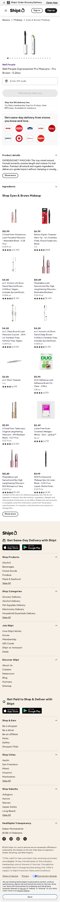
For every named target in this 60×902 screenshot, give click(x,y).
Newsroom (8, 673)
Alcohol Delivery (11, 601)
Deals (5, 652)
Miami (5, 768)
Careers (6, 669)
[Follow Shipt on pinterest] (18, 839)
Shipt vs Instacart (12, 647)
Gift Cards (8, 643)
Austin (5, 760)
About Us (7, 665)
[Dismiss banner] (4, 2)
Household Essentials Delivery (18, 613)
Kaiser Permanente (12, 829)
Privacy (25, 876)
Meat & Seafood (11, 579)
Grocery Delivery (11, 597)
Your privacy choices (47, 876)
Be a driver (8, 730)
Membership (9, 639)
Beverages (8, 567)
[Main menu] (6, 11)
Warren (6, 803)
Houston (7, 773)
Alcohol (6, 563)
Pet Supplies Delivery (13, 605)
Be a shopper (9, 726)
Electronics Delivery (13, 609)
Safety (6, 742)
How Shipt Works (11, 631)
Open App (52, 2)
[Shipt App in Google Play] (32, 547)
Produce (6, 575)
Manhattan (8, 777)
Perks (5, 738)
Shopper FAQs (10, 747)
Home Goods (9, 571)
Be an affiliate (10, 734)
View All (6, 583)
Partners (7, 682)
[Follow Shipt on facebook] (4, 839)
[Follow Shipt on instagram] (11, 839)
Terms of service (10, 876)
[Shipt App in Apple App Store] (11, 547)
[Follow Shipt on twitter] (25, 839)
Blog (4, 678)
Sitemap (7, 686)
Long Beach (9, 811)
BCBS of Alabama (12, 833)
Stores (5, 635)
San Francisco (10, 764)
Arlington (7, 794)
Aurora (6, 799)
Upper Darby (9, 807)
